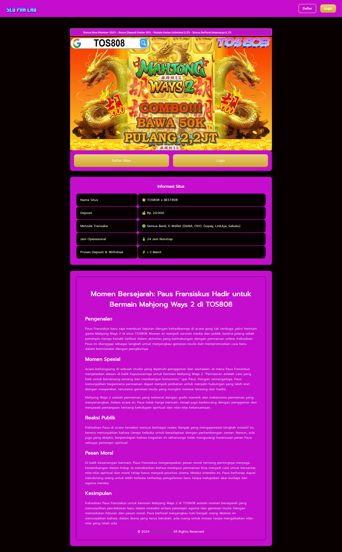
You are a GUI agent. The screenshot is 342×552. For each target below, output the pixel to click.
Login (328, 8)
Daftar (307, 8)
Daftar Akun (121, 160)
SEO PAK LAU (161, 531)
